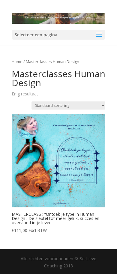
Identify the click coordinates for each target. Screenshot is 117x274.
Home (17, 61)
